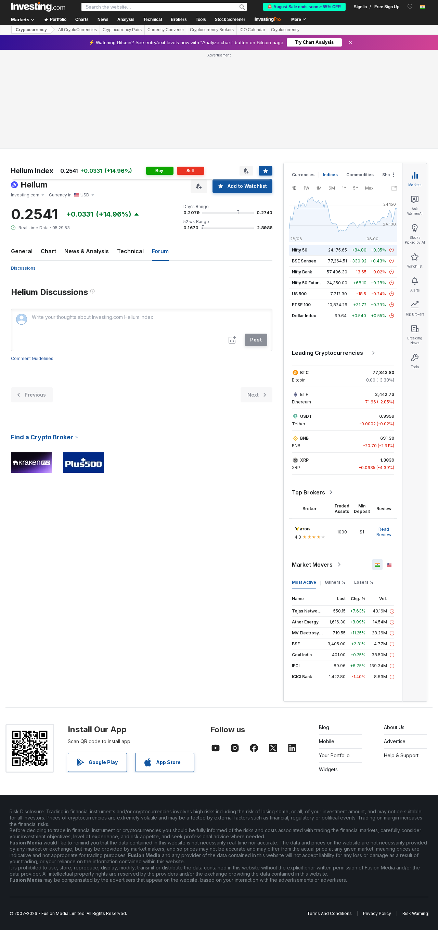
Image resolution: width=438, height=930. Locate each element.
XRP (304, 460)
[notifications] (410, 6)
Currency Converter (165, 29)
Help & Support (401, 755)
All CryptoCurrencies (77, 29)
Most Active (304, 582)
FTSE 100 (301, 304)
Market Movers (312, 564)
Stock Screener (230, 19)
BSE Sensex (304, 260)
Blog (324, 727)
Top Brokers (308, 492)
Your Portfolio (334, 755)
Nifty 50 (299, 250)
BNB (304, 438)
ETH (304, 394)
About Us (394, 727)
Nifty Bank (302, 271)
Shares (389, 174)
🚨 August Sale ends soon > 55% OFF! (304, 6)
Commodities (360, 174)
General (22, 251)
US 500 (299, 293)
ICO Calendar (252, 29)
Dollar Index (304, 315)
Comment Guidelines (32, 358)
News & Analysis (86, 251)
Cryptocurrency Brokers (212, 29)
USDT (306, 416)
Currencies (303, 174)
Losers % (364, 582)
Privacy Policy (377, 913)
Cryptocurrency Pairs (122, 29)
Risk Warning (415, 913)
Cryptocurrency (31, 29)
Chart (48, 251)
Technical (130, 251)
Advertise (394, 741)
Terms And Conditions (329, 913)
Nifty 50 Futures (308, 282)
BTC (304, 372)
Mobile (326, 741)
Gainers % (335, 582)
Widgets (328, 769)
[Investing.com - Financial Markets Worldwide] (38, 7)
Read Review (383, 532)
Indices (330, 174)
